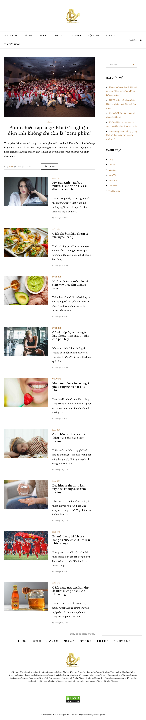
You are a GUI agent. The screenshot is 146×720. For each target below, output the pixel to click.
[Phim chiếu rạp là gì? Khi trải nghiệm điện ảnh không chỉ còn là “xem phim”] (49, 87)
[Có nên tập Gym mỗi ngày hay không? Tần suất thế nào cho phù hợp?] (26, 341)
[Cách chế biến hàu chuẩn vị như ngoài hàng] (26, 242)
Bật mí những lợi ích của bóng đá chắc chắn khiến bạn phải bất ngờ (71, 540)
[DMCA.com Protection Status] (73, 699)
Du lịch (43, 35)
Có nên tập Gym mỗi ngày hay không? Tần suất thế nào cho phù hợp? (70, 336)
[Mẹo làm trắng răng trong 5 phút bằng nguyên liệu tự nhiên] (26, 392)
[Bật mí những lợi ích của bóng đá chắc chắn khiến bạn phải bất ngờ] (26, 545)
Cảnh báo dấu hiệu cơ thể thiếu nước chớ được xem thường (68, 438)
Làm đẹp (77, 35)
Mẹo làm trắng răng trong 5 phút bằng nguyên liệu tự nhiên (70, 387)
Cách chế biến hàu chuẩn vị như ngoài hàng (70, 235)
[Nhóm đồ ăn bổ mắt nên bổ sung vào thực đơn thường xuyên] (26, 290)
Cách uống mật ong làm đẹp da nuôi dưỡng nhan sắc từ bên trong (70, 591)
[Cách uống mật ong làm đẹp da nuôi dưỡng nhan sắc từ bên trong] (26, 596)
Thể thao (111, 35)
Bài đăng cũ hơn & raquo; (82, 634)
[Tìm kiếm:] (135, 40)
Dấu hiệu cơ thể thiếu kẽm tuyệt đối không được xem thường (69, 489)
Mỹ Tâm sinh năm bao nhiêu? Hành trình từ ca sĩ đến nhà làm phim (69, 186)
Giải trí (28, 35)
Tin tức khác (12, 44)
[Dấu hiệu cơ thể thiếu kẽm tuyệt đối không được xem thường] (26, 494)
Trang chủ (10, 35)
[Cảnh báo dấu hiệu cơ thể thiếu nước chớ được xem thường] (26, 443)
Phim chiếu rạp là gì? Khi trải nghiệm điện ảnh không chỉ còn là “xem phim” (121, 91)
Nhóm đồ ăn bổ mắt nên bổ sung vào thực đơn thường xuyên (70, 285)
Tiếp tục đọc (49, 166)
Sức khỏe (93, 35)
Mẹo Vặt (60, 35)
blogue (11, 166)
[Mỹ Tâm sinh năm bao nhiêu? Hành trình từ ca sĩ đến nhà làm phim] (26, 191)
